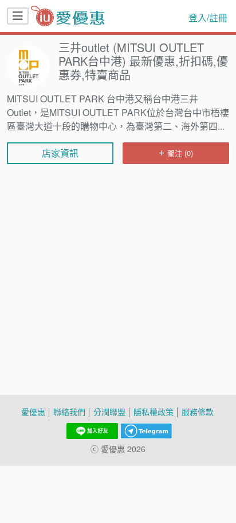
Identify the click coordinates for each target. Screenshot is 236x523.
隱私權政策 (153, 412)
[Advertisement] (118, 201)
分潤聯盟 (109, 412)
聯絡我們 (69, 412)
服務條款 (198, 412)
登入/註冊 (207, 18)
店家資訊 (60, 153)
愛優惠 (33, 412)
